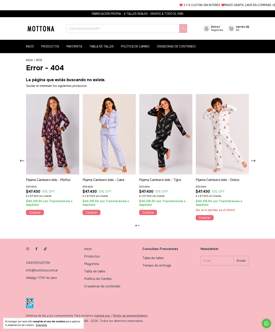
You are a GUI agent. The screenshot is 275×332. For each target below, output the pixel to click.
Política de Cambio (135, 46)
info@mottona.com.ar (42, 270)
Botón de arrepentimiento (130, 315)
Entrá (214, 26)
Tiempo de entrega (156, 265)
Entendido (41, 325)
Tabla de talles (101, 46)
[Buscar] (183, 28)
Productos (50, 46)
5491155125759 (38, 263)
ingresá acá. (102, 315)
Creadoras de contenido (176, 46)
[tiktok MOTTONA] (45, 249)
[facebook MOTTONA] (36, 249)
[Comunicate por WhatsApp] (266, 323)
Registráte (217, 30)
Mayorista (74, 46)
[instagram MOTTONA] (27, 249)
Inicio (30, 46)
